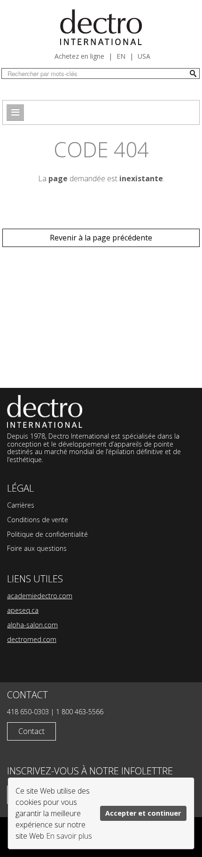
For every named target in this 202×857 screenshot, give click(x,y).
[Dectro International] (101, 27)
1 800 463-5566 (79, 711)
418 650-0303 (28, 711)
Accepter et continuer (143, 813)
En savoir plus (69, 836)
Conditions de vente (37, 519)
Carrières (20, 505)
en (121, 56)
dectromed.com (31, 639)
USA (144, 56)
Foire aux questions (37, 548)
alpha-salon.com (32, 624)
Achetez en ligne (79, 56)
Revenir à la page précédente (101, 237)
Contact (31, 731)
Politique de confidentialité (47, 534)
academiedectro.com (39, 595)
